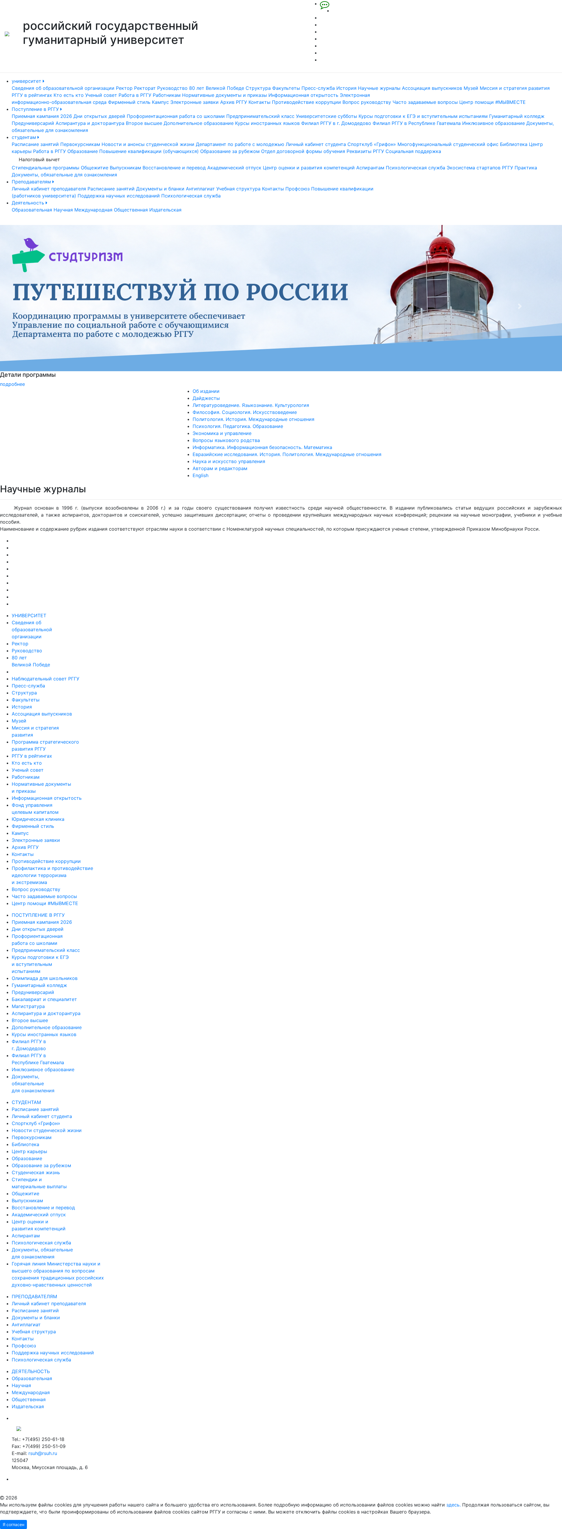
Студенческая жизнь (36, 1172)
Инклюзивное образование (493, 123)
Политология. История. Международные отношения (253, 419)
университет (27, 81)
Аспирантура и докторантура (90, 123)
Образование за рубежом (230, 151)
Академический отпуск (234, 168)
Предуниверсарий (33, 123)
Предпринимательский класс (260, 116)
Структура (258, 88)
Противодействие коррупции (306, 102)
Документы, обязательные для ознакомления (64, 175)
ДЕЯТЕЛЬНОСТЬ (31, 1371)
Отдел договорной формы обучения (303, 151)
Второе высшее (144, 123)
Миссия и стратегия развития (515, 88)
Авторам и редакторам (220, 468)
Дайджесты (206, 398)
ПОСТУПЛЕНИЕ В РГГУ (38, 915)
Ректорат (145, 88)
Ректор (124, 88)
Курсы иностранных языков (267, 123)
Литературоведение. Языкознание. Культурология (251, 405)
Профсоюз (297, 189)
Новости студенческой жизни (47, 1130)
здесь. (453, 1505)
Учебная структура (238, 189)
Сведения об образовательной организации (63, 88)
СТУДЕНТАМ (26, 1102)
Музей (471, 88)
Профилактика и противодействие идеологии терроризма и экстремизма (52, 875)
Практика (526, 168)
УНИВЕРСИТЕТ (29, 615)
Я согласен (13, 1524)
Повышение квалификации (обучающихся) (149, 151)
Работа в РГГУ (135, 95)
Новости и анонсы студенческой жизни (148, 144)
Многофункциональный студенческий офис (447, 144)
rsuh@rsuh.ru (42, 1453)
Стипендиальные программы (45, 168)
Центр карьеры (29, 1151)
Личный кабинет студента (316, 144)
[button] (42, 306)
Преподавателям (32, 182)
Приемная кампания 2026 (42, 116)
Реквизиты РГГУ (365, 151)
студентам (24, 137)
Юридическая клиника (38, 819)
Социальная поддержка (413, 151)
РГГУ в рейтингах (32, 95)
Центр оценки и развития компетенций (309, 168)
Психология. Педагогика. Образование (238, 426)
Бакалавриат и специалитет (44, 999)
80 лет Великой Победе (216, 88)
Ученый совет (101, 95)
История (346, 88)
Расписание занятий (35, 144)
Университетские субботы (326, 116)
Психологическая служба (415, 168)
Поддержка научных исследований (119, 196)
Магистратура (28, 1006)
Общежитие (94, 168)
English (200, 475)
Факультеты (286, 88)
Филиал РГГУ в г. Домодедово (336, 123)
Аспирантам (370, 168)
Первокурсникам (80, 144)
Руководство (172, 88)
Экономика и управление (222, 433)
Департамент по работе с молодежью (240, 144)
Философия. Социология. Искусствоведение (245, 412)
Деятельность (29, 203)
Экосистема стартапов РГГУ (480, 168)
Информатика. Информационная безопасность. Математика (262, 447)
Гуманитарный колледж (516, 116)
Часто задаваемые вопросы (425, 102)
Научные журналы (379, 88)
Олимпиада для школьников (45, 978)
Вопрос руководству (366, 102)
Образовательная (32, 210)
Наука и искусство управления (229, 461)
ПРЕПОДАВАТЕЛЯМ (34, 1296)
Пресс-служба (318, 88)
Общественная (131, 210)
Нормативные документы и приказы (224, 95)
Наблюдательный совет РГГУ (45, 679)
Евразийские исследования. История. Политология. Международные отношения (287, 454)
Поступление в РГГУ (36, 109)
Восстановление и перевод (174, 168)
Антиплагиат (200, 189)
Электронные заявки (194, 102)
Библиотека (513, 144)
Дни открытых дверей (99, 116)
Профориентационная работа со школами (176, 116)
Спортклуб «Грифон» (371, 144)
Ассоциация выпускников (432, 88)
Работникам (167, 95)
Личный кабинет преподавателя (49, 189)
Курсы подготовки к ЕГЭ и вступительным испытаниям (423, 116)
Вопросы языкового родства (226, 440)
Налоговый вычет (39, 159)
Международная (93, 210)
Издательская (165, 210)
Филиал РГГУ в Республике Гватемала (417, 123)
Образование (82, 151)
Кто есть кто (69, 95)
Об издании (206, 391)
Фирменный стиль (129, 102)
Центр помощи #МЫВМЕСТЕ (492, 102)
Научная (63, 210)
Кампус (160, 102)
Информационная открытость (303, 95)
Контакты (259, 102)
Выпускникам (125, 168)
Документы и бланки (160, 189)
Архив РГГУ (233, 102)
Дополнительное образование (199, 123)
